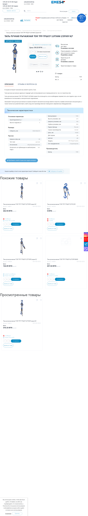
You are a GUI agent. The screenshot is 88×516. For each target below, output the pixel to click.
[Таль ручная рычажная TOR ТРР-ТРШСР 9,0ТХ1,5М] (66, 193)
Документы (47, 18)
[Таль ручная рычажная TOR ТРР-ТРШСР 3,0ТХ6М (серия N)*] (22, 309)
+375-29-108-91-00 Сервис (10, 6)
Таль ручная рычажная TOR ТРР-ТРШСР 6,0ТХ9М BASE (62, 259)
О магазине (70, 19)
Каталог (27, 20)
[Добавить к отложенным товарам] (41, 183)
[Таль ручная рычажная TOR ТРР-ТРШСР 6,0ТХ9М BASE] (66, 248)
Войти (73, 11)
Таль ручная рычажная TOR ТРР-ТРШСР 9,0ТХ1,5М (61, 204)
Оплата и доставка (59, 19)
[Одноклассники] (40, 71)
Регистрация (63, 11)
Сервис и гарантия (64, 20)
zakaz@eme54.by (29, 2)
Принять (17, 513)
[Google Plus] (42, 71)
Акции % (37, 19)
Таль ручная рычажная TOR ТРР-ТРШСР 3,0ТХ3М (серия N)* (20, 204)
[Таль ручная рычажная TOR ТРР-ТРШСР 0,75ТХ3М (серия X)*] (22, 248)
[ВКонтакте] (37, 71)
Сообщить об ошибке (56, 171)
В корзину (16, 224)
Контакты (76, 18)
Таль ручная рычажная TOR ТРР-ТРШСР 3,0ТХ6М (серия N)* (20, 321)
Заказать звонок (11, 10)
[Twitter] (38, 71)
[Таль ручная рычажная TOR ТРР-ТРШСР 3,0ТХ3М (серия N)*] (22, 193)
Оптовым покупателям (43, 52)
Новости (54, 18)
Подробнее (8, 513)
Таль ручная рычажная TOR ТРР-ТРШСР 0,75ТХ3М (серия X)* (20, 259)
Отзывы (41, 18)
